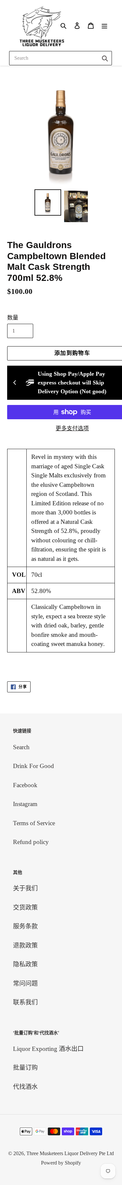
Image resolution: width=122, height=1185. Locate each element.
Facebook (25, 785)
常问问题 (25, 983)
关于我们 (25, 888)
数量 (12, 318)
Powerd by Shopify (61, 1163)
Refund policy (31, 841)
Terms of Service (34, 823)
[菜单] (104, 25)
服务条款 (25, 926)
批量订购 (25, 1067)
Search (21, 747)
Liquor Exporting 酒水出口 (48, 1048)
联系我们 (25, 1002)
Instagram (25, 804)
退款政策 (25, 945)
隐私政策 (25, 964)
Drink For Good (33, 766)
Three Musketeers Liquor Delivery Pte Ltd (70, 1153)
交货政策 (25, 907)
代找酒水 (25, 1086)
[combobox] (60, 58)
